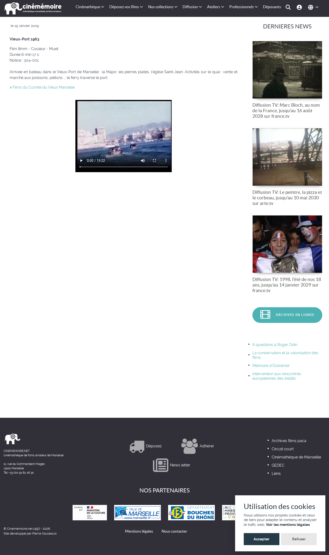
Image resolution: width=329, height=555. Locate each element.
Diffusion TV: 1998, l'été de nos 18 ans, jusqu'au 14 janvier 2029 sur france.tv (286, 285)
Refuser (299, 539)
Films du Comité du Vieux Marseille (43, 87)
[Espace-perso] (300, 7)
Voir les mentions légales (288, 524)
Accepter (262, 539)
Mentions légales (139, 531)
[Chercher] (289, 7)
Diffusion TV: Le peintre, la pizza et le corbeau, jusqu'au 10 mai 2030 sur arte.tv (287, 197)
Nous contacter (174, 531)
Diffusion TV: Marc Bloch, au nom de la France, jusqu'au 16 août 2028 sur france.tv (286, 110)
